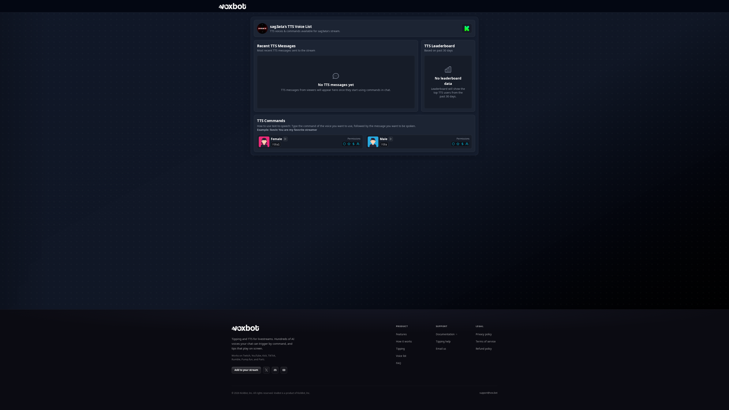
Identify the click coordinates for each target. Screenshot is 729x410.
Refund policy (484, 349)
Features (401, 334)
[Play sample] (285, 139)
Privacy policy (484, 334)
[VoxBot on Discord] (275, 370)
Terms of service (486, 341)
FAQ (398, 363)
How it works (404, 341)
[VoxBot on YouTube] (283, 370)
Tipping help (443, 341)
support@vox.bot (488, 392)
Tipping (400, 349)
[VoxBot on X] (266, 370)
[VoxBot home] (245, 328)
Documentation (445, 334)
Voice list (401, 356)
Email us (441, 349)
